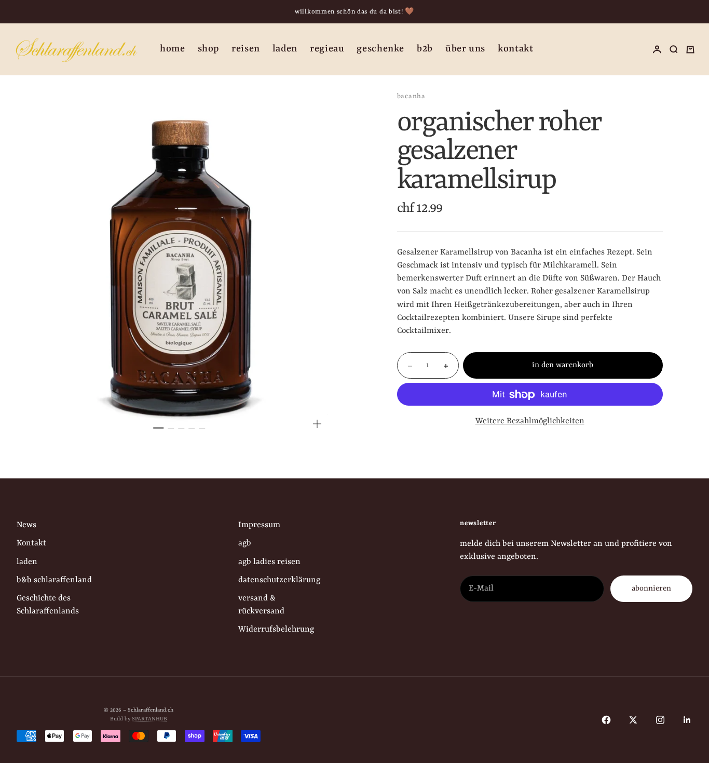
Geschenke (380, 49)
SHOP (209, 49)
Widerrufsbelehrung (276, 629)
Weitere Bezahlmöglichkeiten (529, 421)
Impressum (259, 525)
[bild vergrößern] (317, 424)
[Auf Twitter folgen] (633, 720)
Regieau (327, 49)
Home (172, 49)
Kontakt (515, 49)
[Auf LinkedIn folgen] (687, 720)
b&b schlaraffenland (54, 580)
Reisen (245, 49)
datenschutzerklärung (279, 580)
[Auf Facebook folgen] (606, 720)
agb (244, 543)
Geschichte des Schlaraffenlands (48, 605)
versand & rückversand (261, 605)
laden (27, 562)
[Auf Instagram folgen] (660, 720)
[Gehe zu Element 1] (159, 428)
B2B (425, 49)
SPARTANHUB (149, 719)
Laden (284, 49)
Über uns (465, 49)
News (26, 525)
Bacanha (411, 96)
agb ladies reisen (269, 562)
